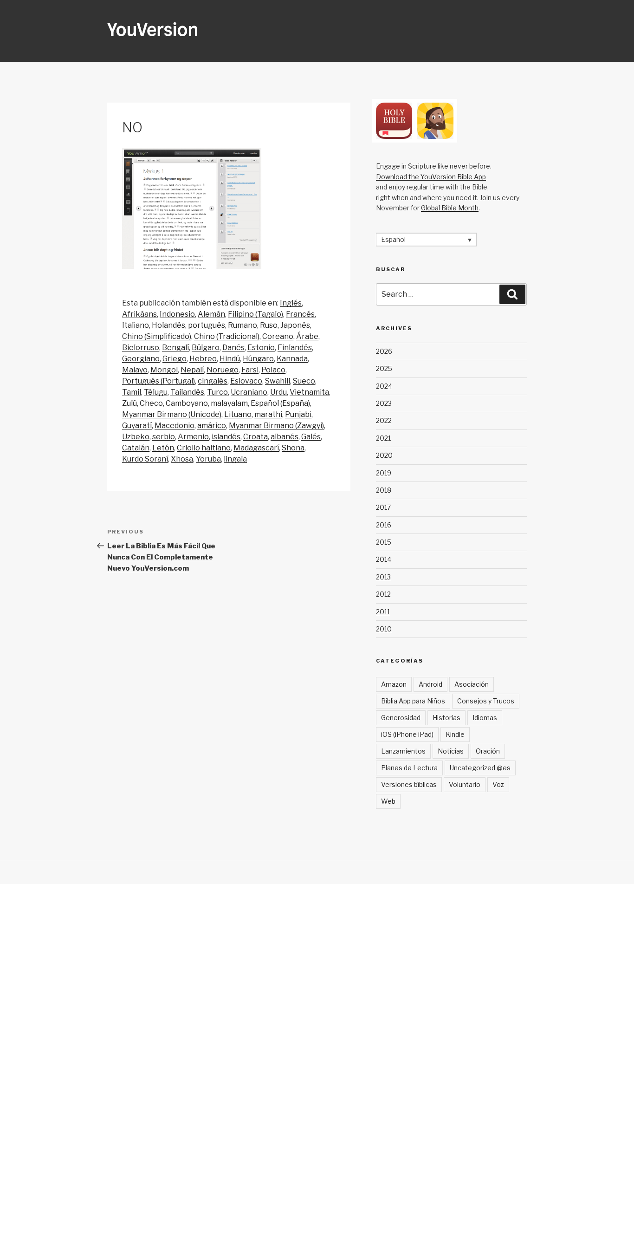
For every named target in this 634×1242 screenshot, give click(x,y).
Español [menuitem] (393, 240)
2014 (383, 559)
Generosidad (401, 718)
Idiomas (484, 718)
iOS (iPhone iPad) (407, 734)
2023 (384, 403)
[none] (426, 239)
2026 (384, 351)
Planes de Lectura (409, 768)
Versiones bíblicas (409, 784)
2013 (383, 577)
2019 (383, 473)
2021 (383, 438)
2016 (383, 525)
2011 (383, 612)
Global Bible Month (450, 208)
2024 (384, 386)
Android (430, 684)
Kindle (455, 734)
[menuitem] (291, 303)
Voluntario (464, 784)
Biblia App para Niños (413, 701)
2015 (383, 542)
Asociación (471, 684)
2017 (383, 507)
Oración (488, 751)
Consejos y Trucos (485, 701)
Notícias (451, 751)
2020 (384, 455)
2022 (384, 420)
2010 (384, 629)
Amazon (394, 684)
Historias (446, 718)
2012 (383, 594)
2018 (383, 490)
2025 (384, 368)
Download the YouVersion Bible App (431, 177)
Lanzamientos (403, 751)
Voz (498, 784)
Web (388, 801)
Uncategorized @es (480, 768)
